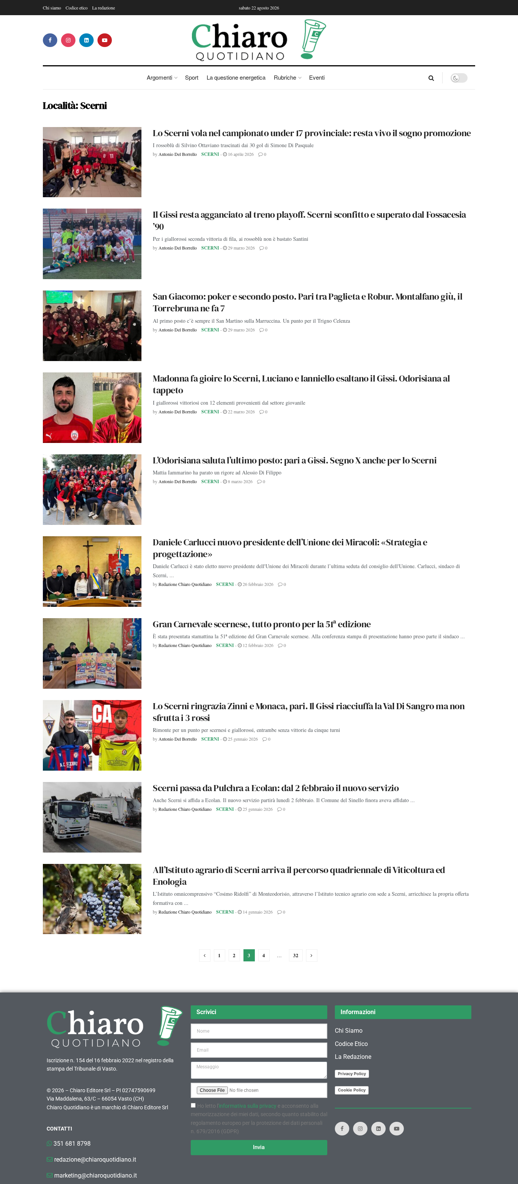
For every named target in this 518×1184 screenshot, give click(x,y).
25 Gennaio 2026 (242, 739)
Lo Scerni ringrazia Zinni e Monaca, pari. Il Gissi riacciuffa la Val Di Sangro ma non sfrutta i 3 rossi (309, 712)
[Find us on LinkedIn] (86, 40)
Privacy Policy (352, 1073)
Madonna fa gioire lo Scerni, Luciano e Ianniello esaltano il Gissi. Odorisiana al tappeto (301, 384)
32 (295, 955)
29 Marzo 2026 (241, 248)
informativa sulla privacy (247, 1106)
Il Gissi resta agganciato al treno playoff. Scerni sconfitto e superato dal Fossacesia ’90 (309, 220)
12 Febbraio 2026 (257, 645)
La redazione (103, 8)
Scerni (210, 154)
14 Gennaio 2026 (257, 912)
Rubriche (285, 77)
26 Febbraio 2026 (257, 584)
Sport (191, 77)
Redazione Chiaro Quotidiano (185, 584)
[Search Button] (431, 77)
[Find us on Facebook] (50, 40)
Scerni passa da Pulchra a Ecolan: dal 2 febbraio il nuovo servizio (276, 788)
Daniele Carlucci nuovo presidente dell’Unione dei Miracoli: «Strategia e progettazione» (290, 548)
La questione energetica (236, 77)
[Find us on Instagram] (68, 40)
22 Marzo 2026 (241, 411)
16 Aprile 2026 (240, 154)
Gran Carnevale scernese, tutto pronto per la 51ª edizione (262, 624)
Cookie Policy (352, 1090)
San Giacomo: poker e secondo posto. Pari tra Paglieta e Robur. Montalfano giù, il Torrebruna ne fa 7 (307, 302)
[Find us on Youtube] (104, 40)
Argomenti (159, 77)
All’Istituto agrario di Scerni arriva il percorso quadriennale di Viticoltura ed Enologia (299, 876)
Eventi (317, 77)
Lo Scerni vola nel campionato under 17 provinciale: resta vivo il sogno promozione (312, 133)
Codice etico (77, 8)
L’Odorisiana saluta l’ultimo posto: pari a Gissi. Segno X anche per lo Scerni (294, 460)
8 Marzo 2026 (240, 481)
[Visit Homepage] (259, 40)
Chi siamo (52, 8)
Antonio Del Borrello (178, 154)
